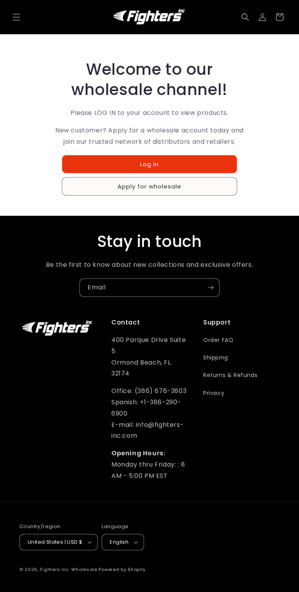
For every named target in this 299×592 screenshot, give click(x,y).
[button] (16, 17)
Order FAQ (218, 340)
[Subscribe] (210, 287)
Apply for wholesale (149, 186)
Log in (149, 164)
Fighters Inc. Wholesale (68, 569)
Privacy (213, 393)
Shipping (215, 357)
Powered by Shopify (122, 569)
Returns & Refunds (230, 375)
